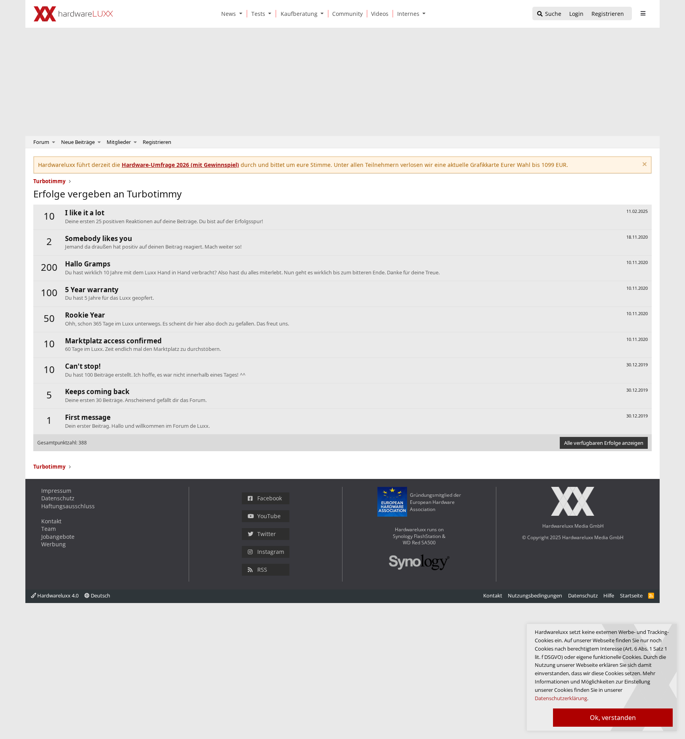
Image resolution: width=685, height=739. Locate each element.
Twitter (266, 534)
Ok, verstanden (613, 717)
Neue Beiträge (78, 142)
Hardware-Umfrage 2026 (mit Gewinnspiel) (180, 164)
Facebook (269, 498)
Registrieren (157, 142)
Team (48, 528)
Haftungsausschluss (68, 506)
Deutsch (100, 595)
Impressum (56, 490)
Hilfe (608, 595)
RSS (262, 569)
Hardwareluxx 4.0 (57, 595)
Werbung (53, 544)
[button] (242, 13)
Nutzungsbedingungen (535, 595)
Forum (41, 142)
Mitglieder (119, 142)
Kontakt (51, 521)
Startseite (631, 595)
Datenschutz (58, 498)
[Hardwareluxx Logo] (73, 14)
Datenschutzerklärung (561, 698)
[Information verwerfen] (643, 165)
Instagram (270, 551)
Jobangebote (58, 536)
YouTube (269, 516)
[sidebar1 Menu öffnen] (643, 13)
